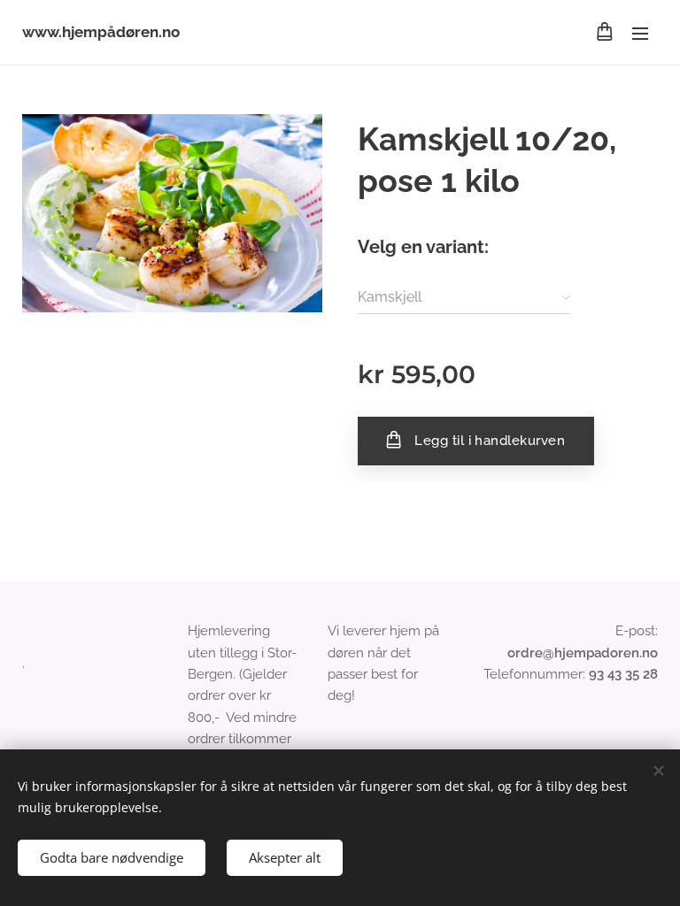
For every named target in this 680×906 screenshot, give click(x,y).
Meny (640, 32)
